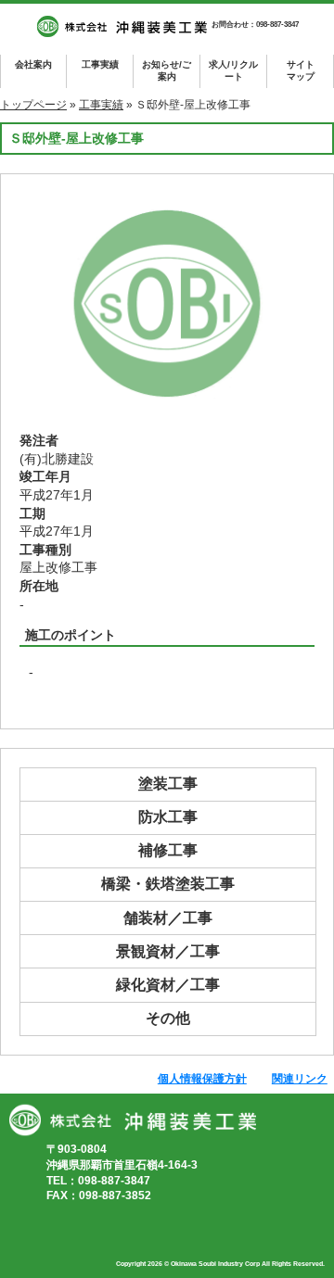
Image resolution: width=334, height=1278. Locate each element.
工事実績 (100, 64)
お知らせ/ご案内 (166, 70)
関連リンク (300, 1078)
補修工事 (168, 850)
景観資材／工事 (168, 951)
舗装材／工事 (167, 918)
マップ (301, 70)
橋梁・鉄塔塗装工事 (168, 884)
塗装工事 (168, 783)
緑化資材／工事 (168, 985)
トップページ (33, 104)
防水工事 (168, 817)
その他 (168, 1018)
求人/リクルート (233, 70)
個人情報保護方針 (202, 1078)
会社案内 (33, 64)
